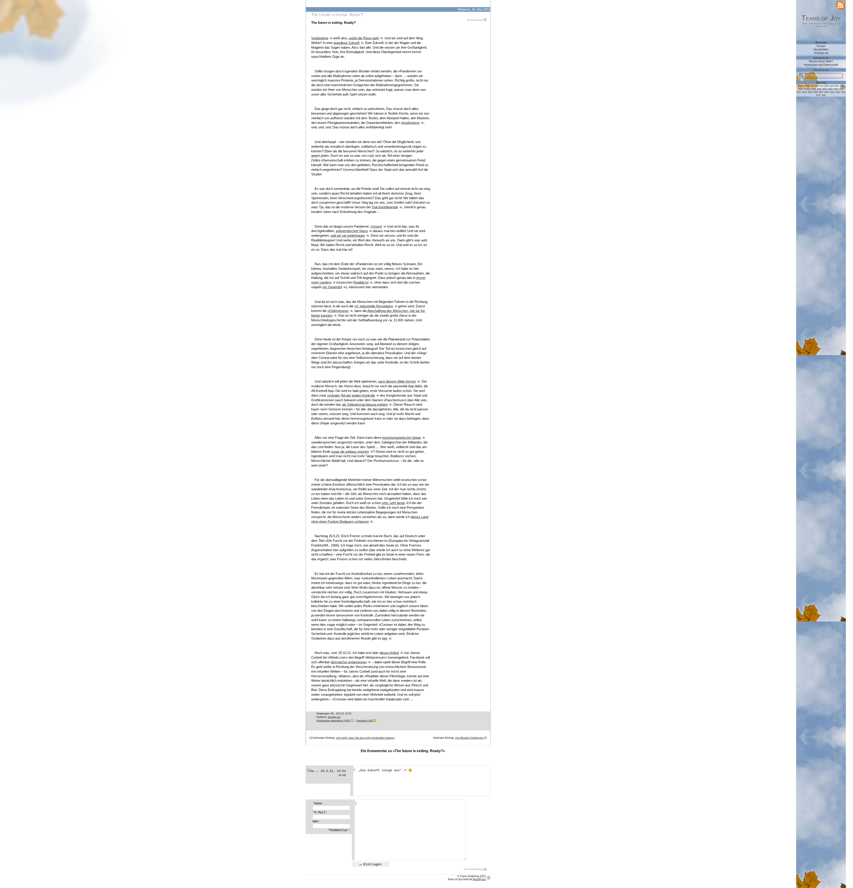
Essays (821, 46)
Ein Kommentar (475, 20)
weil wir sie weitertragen (348, 235)
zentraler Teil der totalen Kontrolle (351, 395)
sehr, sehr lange (393, 503)
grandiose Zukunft (346, 43)
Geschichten (821, 49)
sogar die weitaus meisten (350, 451)
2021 (799, 92)
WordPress (479, 879)
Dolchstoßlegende (385, 207)
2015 (832, 92)
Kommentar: (339, 830)
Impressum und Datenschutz (821, 64)
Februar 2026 (810, 89)
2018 (815, 92)
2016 (826, 92)
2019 (810, 92)
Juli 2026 (814, 86)
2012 (818, 95)
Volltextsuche (821, 70)
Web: (316, 821)
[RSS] (840, 5)
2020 (804, 92)
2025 (825, 89)
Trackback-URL (364, 720)
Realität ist (361, 282)
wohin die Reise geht (364, 38)
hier (384, 638)
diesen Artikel (389, 653)
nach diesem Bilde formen (397, 381)
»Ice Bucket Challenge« (469, 737)
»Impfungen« (410, 123)
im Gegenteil (333, 287)
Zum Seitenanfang (474, 869)
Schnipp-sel (334, 717)
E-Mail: (320, 812)
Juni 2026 (824, 86)
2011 (824, 95)
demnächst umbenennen (349, 662)
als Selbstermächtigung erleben (365, 404)
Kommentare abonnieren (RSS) (333, 720)
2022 (841, 89)
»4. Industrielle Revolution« (373, 306)
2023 (836, 89)
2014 (837, 92)
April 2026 (834, 86)
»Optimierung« (338, 311)
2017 (821, 92)
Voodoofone (319, 38)
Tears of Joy (821, 18)
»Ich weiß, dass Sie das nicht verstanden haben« (365, 737)
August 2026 (803, 86)
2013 (843, 92)
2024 (830, 89)
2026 (819, 89)
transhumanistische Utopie (401, 437)
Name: (318, 803)
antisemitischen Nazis (352, 231)
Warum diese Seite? (821, 61)
